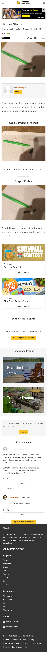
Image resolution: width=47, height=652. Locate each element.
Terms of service (29, 636)
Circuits (6, 560)
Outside (19, 29)
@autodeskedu (12, 626)
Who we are (7, 610)
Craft (5, 570)
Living (5, 577)
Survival (28, 29)
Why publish (8, 596)
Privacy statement (12, 639)
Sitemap (6, 606)
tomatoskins (14, 497)
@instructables (12, 621)
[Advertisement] (23, 13)
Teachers (6, 584)
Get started (7, 599)
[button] (3, 3)
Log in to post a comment (23, 521)
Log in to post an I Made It (23, 337)
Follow (18, 91)
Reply (23, 483)
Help (5, 603)
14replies (8, 488)
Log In (23, 432)
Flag (7, 478)
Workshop (7, 563)
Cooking (6, 574)
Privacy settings (28, 639)
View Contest (23, 272)
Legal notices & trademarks (15, 647)
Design (5, 567)
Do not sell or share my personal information (22, 643)
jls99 (10, 449)
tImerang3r (8, 29)
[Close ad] (43, 10)
